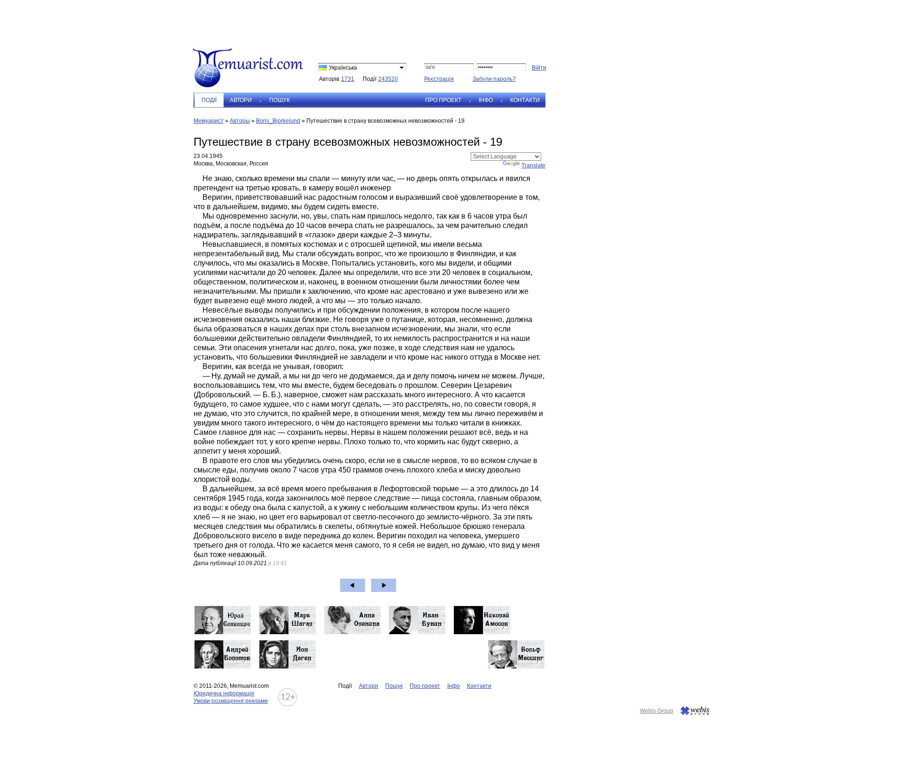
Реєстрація (439, 79)
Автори (241, 100)
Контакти (525, 100)
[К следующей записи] (383, 585)
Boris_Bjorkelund (278, 121)
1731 (347, 79)
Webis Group (656, 711)
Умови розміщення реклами (231, 701)
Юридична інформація (224, 693)
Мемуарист (209, 121)
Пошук (279, 100)
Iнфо (486, 100)
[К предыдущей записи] (352, 585)
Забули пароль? (494, 79)
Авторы (240, 121)
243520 (388, 79)
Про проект (443, 100)
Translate (533, 165)
